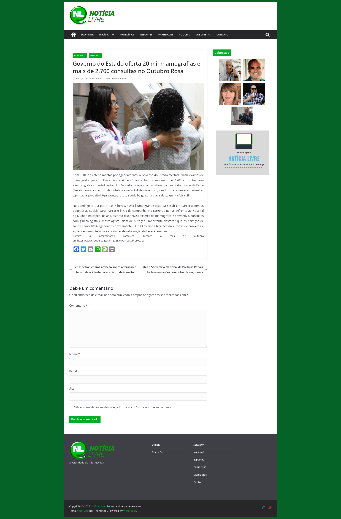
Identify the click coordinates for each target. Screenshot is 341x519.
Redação (80, 78)
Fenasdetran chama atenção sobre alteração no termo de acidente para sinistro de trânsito (105, 269)
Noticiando (79, 55)
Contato (198, 482)
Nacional (198, 452)
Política (104, 34)
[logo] (92, 443)
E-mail (74, 371)
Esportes (146, 34)
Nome (74, 354)
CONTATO (222, 34)
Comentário (78, 305)
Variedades (165, 34)
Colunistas (203, 34)
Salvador (87, 34)
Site (71, 388)
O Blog (156, 444)
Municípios (127, 34)
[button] (112, 34)
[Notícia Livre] (73, 34)
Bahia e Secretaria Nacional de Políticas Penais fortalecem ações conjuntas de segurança (171, 269)
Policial (184, 34)
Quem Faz (158, 452)
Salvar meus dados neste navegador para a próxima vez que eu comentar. (124, 407)
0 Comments (120, 78)
